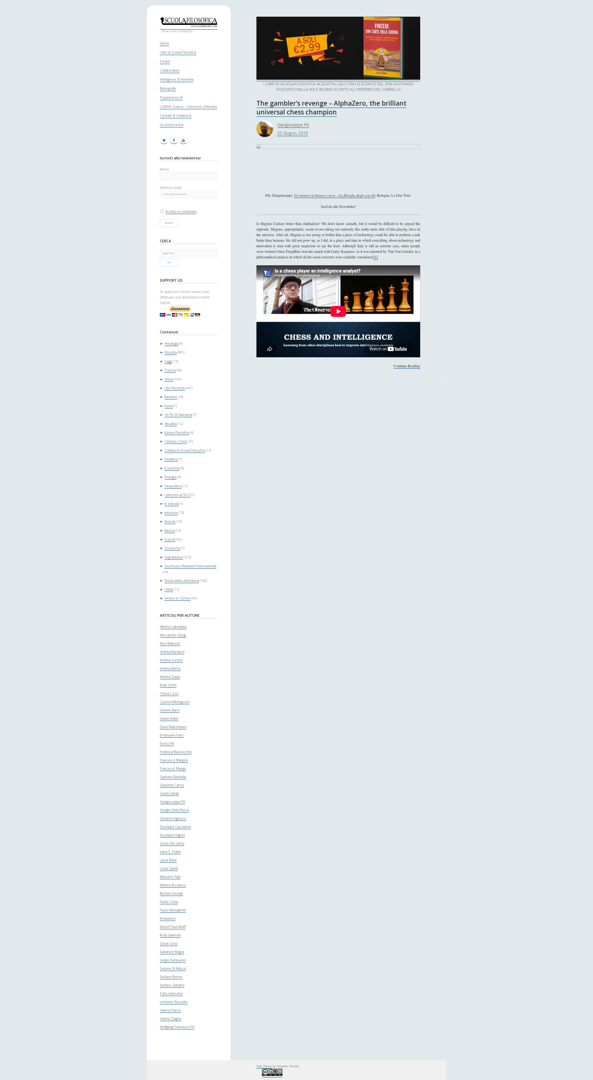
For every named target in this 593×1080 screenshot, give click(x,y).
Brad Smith (168, 685)
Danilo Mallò (169, 718)
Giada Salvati (169, 793)
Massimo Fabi (170, 876)
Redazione (168, 918)
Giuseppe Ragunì (172, 835)
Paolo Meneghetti (173, 910)
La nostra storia (171, 124)
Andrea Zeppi (170, 677)
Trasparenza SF (171, 97)
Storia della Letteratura (181, 580)
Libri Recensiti (174, 388)
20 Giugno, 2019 (292, 133)
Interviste (171, 512)
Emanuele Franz (172, 735)
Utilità (168, 589)
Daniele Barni (170, 710)
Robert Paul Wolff (173, 927)
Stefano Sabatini (172, 985)
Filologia (170, 477)
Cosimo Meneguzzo (174, 702)
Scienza (170, 370)
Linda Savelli (169, 868)
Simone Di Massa (173, 968)
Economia (172, 468)
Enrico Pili (167, 743)
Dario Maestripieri (173, 727)
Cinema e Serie (175, 441)
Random (170, 397)
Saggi (168, 361)
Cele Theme (264, 1066)
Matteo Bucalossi (173, 885)
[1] (376, 256)
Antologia (171, 343)
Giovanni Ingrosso (173, 818)
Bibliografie (168, 88)
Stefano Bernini (171, 977)
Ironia (168, 406)
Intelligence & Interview (176, 79)
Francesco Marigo (173, 768)
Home (164, 43)
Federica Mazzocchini (176, 752)
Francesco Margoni (174, 760)
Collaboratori (170, 70)
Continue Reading (407, 366)
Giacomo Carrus (172, 785)
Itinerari (170, 521)
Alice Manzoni (170, 643)
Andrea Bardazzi (172, 651)
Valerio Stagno (170, 1018)
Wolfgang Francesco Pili (177, 1027)
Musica (169, 530)
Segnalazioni (173, 557)
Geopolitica (173, 486)
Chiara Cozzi (169, 693)
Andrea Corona (171, 660)
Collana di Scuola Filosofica (184, 450)
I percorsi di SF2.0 (177, 495)
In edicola (171, 503)
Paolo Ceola (169, 901)
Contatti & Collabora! (175, 115)
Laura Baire (168, 860)
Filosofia (170, 352)
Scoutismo (172, 548)
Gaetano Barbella (173, 777)
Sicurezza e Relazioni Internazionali (190, 566)
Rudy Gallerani (170, 935)
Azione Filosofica (176, 432)
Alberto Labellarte (173, 626)
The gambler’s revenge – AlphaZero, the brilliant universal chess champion (331, 107)
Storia (168, 379)
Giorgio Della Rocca (174, 810)
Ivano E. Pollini (170, 851)
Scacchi (170, 539)
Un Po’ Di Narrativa (178, 414)
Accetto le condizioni (180, 211)
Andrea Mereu (170, 668)
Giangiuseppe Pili (172, 801)
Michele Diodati (171, 893)
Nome (164, 169)
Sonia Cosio (169, 943)
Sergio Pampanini (173, 960)
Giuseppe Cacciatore (175, 826)
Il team (165, 61)
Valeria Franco (170, 1010)
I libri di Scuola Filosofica (178, 52)
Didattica (171, 459)
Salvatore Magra (172, 952)
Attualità (170, 423)
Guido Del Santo (172, 843)
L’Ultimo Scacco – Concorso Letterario (188, 106)
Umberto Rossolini (174, 1002)
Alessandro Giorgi (173, 635)
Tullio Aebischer (171, 993)
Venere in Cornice (177, 598)
